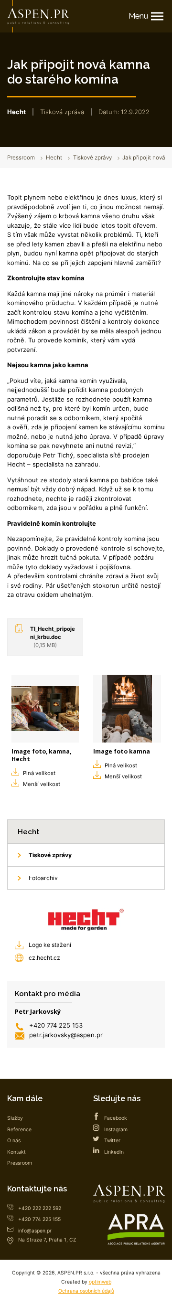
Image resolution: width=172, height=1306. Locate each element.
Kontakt (16, 1152)
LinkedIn (114, 1152)
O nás (14, 1140)
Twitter (112, 1140)
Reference (19, 1129)
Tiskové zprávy (92, 157)
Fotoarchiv (43, 877)
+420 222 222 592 (39, 1208)
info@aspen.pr (35, 1231)
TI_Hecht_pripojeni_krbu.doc (52, 637)
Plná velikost (39, 773)
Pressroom (21, 157)
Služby (15, 1118)
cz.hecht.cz (44, 957)
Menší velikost (41, 784)
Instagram (116, 1129)
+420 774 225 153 (56, 1025)
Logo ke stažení (50, 944)
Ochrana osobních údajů (86, 1291)
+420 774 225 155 (39, 1219)
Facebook (115, 1118)
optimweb (100, 1282)
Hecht (54, 157)
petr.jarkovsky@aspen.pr (66, 1035)
